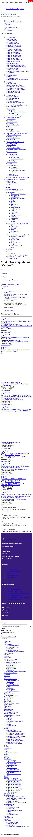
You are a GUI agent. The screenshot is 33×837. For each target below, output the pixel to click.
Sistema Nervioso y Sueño (15, 740)
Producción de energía (14, 45)
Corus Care (14, 226)
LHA (12, 247)
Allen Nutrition (15, 195)
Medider (11, 295)
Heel (12, 113)
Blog (8, 573)
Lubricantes (10, 825)
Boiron (13, 241)
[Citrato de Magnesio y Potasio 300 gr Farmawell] (16, 337)
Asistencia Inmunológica (14, 85)
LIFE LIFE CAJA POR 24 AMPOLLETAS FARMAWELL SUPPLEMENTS (13, 484)
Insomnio (10, 128)
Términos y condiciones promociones (18, 593)
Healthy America (16, 209)
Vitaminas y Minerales (14, 46)
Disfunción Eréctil (12, 175)
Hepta (12, 229)
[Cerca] (1, 632)
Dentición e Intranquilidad (15, 88)
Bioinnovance (15, 239)
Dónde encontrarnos (13, 571)
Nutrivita (13, 219)
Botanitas (13, 201)
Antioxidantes (11, 39)
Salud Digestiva (12, 63)
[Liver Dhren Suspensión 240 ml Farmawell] (16, 495)
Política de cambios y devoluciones (18, 597)
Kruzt (12, 232)
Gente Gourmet (15, 207)
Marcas (6, 756)
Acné (12, 156)
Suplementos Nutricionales (15, 102)
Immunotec (14, 212)
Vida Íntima (10, 174)
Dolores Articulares (13, 98)
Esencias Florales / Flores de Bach (17, 79)
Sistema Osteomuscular (14, 59)
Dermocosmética (12, 152)
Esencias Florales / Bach (14, 810)
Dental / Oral (11, 667)
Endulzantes (11, 139)
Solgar (13, 221)
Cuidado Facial (12, 154)
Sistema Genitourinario (14, 53)
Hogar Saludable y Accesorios (16, 179)
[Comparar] (12, 292)
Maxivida (6, 757)
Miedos (9, 813)
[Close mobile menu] (1, 635)
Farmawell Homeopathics (18, 112)
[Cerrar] (7, 286)
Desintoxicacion (12, 42)
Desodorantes (15, 169)
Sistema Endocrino (13, 52)
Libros (9, 184)
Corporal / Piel (11, 145)
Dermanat (14, 228)
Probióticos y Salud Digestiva (16, 89)
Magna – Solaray (16, 215)
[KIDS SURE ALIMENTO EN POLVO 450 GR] (16, 453)
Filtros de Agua (11, 182)
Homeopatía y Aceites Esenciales (17, 105)
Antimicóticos (11, 119)
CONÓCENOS (10, 253)
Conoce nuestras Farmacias (15, 256)
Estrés (9, 76)
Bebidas (9, 766)
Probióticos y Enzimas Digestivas (17, 802)
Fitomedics (14, 204)
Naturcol (13, 216)
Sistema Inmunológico (14, 56)
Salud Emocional (12, 75)
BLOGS (8, 251)
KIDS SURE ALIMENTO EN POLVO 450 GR (14, 456)
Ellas (8, 126)
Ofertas (6, 777)
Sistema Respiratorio (13, 61)
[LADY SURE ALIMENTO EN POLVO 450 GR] (16, 466)
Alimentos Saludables (14, 135)
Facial (9, 146)
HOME (8, 187)
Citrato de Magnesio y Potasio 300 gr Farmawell (15, 341)
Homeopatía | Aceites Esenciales (17, 235)
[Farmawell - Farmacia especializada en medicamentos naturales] (8, 14)
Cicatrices (14, 167)
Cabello (9, 163)
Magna (6, 754)
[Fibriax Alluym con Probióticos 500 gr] (16, 396)
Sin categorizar (8, 817)
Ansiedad (10, 805)
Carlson (13, 203)
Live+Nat (13, 213)
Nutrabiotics (14, 218)
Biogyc (13, 200)
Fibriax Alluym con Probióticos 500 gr (12, 399)
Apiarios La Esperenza (18, 198)
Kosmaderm (14, 231)
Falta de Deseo (8, 701)
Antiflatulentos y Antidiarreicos (16, 66)
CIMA (12, 225)
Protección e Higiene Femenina (16, 149)
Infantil (9, 82)
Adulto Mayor (11, 95)
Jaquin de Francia (16, 115)
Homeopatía (11, 109)
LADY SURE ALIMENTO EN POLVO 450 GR (14, 469)
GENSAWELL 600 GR (7, 443)
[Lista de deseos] (6, 292)
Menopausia (11, 129)
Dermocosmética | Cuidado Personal (18, 223)
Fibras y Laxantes (12, 69)
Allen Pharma (15, 197)
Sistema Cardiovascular (14, 50)
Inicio (2, 269)
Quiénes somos (12, 258)
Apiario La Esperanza (10, 659)
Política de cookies (13, 595)
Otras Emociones (12, 78)
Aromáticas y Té (12, 136)
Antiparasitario (11, 83)
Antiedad (6, 654)
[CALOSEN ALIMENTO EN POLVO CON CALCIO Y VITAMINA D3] (16, 322)
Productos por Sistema (14, 49)
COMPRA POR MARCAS (13, 190)
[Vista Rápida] (9, 292)
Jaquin (9, 724)
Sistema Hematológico (14, 55)
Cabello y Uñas (12, 143)
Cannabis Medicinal (13, 807)
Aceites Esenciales (13, 106)
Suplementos (11, 37)
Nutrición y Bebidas (10, 760)
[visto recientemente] (5, 623)
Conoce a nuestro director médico (17, 255)
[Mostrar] (1, 5)
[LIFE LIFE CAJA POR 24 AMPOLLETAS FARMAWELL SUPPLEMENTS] (16, 479)
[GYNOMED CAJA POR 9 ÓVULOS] (18, 294)
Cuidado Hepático (12, 68)
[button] (9, 310)
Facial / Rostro (11, 668)
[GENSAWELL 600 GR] (16, 425)
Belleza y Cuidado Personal (15, 142)
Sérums (13, 160)
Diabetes (10, 123)
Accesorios (10, 181)
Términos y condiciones (14, 591)
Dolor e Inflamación (13, 125)
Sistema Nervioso (12, 58)
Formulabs (14, 206)
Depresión (10, 808)
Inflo (5, 745)
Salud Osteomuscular (13, 737)
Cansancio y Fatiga (13, 96)
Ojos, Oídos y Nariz (13, 131)
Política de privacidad (13, 589)
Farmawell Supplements (18, 194)
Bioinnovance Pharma (10, 673)
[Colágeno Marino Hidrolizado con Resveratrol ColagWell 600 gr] (16, 365)
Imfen (12, 210)
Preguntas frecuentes (13, 575)
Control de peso (12, 40)
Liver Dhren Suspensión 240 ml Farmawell (13, 499)
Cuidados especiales (13, 117)
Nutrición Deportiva (13, 43)
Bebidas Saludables (13, 138)
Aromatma (14, 238)
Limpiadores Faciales (10, 753)
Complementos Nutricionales (16, 86)
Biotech (13, 110)
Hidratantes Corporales (18, 170)
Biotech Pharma (15, 242)
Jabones (13, 172)
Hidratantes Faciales (17, 159)
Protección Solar (12, 162)
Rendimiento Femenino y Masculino (18, 177)
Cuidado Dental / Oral (13, 148)
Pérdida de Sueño (12, 101)
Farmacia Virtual (12, 577)
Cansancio (10, 120)
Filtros (4, 277)
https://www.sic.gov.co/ (14, 599)
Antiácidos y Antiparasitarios (15, 65)
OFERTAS (9, 249)
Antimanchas (15, 157)
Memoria (10, 99)
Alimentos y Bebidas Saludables (17, 133)
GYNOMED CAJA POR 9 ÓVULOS (14, 297)
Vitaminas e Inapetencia (14, 92)
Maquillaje (10, 670)
